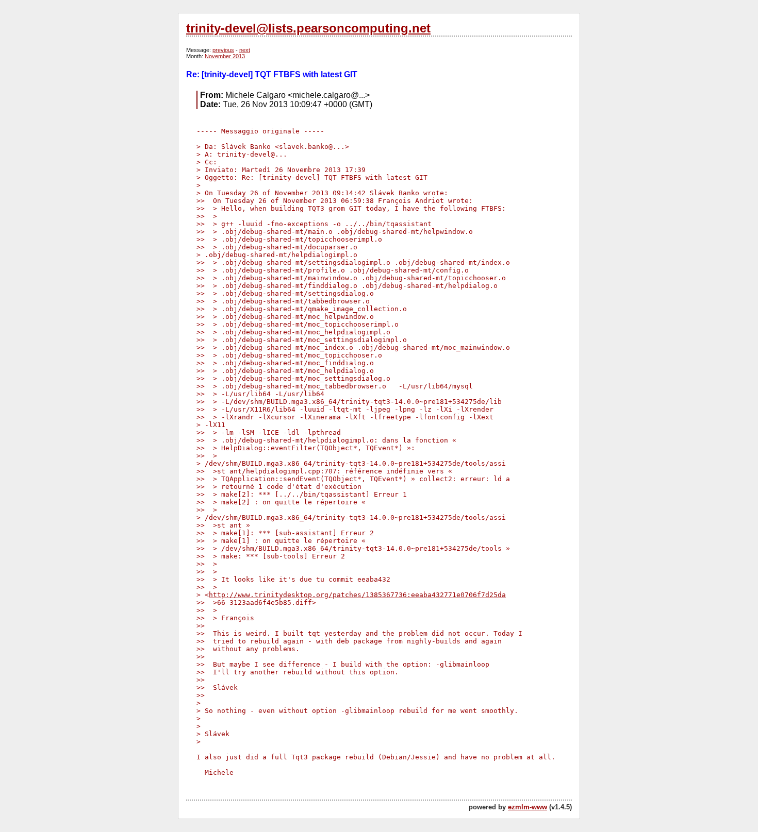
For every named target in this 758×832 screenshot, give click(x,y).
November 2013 (225, 56)
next (244, 50)
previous (223, 50)
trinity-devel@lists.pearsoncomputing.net (308, 28)
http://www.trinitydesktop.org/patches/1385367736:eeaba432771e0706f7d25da (357, 595)
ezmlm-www (527, 807)
